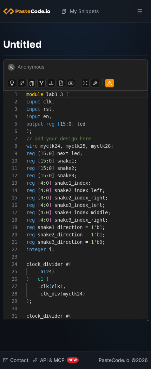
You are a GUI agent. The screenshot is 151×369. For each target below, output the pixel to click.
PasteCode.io (114, 360)
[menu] (75, 11)
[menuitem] (29, 11)
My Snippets (84, 11)
